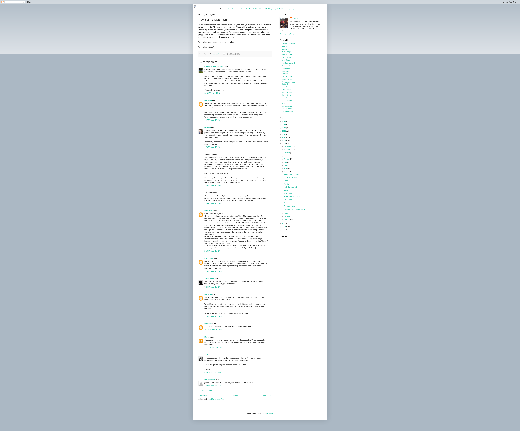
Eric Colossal (286, 57)
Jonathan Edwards (288, 63)
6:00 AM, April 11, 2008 (212, 372)
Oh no (286, 181)
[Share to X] (233, 54)
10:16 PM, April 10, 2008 (213, 330)
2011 (284, 134)
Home (235, 395)
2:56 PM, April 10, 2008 (213, 271)
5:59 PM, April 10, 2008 (213, 316)
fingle (206, 355)
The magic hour (289, 206)
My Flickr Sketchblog (282, 9)
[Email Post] (224, 54)
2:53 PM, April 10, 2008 (213, 251)
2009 (284, 140)
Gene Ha (285, 74)
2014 (284, 125)
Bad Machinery (234, 9)
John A (295, 18)
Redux (286, 190)
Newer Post (203, 395)
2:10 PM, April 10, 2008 (213, 185)
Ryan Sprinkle (209, 380)
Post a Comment (208, 391)
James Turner (287, 106)
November (288, 150)
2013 (284, 128)
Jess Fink (285, 71)
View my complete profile (289, 34)
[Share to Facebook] (236, 54)
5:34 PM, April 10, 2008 (213, 287)
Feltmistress (286, 68)
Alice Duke (286, 60)
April (286, 172)
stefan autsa (209, 278)
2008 (284, 144)
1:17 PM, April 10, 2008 (213, 120)
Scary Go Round (247, 9)
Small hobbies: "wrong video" (294, 209)
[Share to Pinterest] (238, 54)
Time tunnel (288, 200)
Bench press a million (292, 175)
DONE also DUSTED (291, 178)
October (287, 153)
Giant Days (259, 9)
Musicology (288, 193)
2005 (284, 230)
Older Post (267, 395)
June (286, 165)
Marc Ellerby (286, 66)
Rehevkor (208, 324)
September (288, 156)
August (287, 159)
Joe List (284, 87)
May (285, 169)
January (287, 219)
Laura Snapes (287, 101)
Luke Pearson (287, 98)
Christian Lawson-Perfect (214, 66)
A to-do (286, 184)
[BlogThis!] (231, 54)
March (286, 213)
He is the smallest (290, 187)
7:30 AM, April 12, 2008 (212, 386)
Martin (206, 337)
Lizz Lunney (286, 90)
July (285, 162)
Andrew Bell (286, 46)
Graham (207, 127)
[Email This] (228, 54)
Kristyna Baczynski (288, 44)
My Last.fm (296, 9)
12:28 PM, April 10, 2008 (213, 93)
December (288, 146)
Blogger (270, 414)
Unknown (208, 100)
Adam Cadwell (287, 55)
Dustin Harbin (287, 79)
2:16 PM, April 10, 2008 (213, 203)
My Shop (268, 9)
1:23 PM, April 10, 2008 (213, 147)
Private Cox (209, 211)
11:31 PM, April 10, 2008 (213, 348)
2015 (284, 122)
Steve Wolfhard (287, 112)
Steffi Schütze (287, 103)
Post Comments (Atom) (216, 399)
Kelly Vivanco (287, 109)
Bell (285, 203)
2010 (284, 137)
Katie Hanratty (287, 77)
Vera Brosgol (286, 52)
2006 (284, 227)
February (287, 216)
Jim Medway (286, 95)
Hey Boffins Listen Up (292, 197)
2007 (284, 223)
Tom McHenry (287, 92)
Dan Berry (285, 49)
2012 (284, 131)
